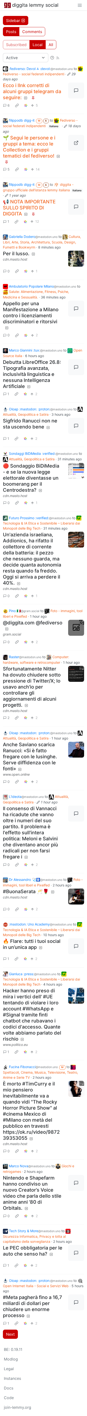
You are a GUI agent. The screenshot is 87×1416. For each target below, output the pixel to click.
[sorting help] (52, 57)
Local (38, 44)
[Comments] (76, 90)
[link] (17, 105)
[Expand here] (76, 259)
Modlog (11, 1359)
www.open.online (16, 774)
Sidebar (13, 20)
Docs (8, 1388)
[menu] (79, 5)
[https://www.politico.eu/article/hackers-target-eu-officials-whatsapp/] (76, 996)
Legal (9, 1368)
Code (9, 1397)
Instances (12, 1378)
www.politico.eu (15, 1045)
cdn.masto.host (15, 259)
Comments (32, 31)
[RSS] (57, 57)
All (51, 44)
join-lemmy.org (17, 1407)
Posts (11, 31)
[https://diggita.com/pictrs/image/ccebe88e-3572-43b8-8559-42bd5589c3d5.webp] (76, 143)
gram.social (12, 634)
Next (10, 1334)
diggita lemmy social (35, 5)
